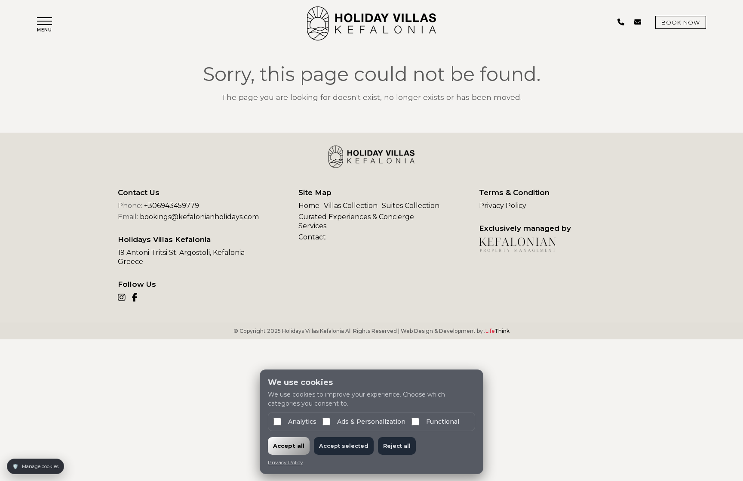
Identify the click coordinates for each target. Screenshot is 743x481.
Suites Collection (410, 206)
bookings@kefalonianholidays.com (199, 217)
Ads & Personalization (371, 421)
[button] (44, 24)
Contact (312, 237)
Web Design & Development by (455, 331)
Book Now (680, 22)
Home (308, 206)
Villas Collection (351, 206)
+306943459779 (171, 206)
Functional (442, 421)
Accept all (288, 445)
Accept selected (343, 445)
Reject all (397, 445)
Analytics (302, 421)
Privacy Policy (502, 206)
